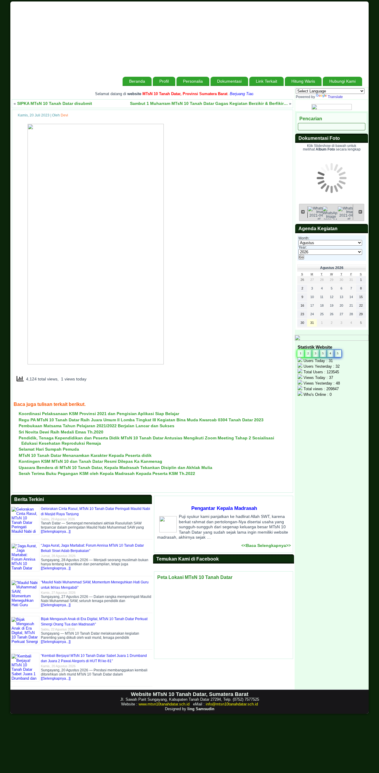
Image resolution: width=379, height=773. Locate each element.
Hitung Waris (303, 81)
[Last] (360, 211)
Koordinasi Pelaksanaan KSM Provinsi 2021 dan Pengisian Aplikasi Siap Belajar (99, 413)
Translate (335, 97)
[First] (303, 211)
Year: (302, 247)
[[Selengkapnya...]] (55, 531)
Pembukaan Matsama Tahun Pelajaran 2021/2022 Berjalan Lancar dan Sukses (96, 425)
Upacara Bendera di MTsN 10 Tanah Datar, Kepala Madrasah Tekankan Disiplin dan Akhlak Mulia (115, 467)
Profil (164, 81)
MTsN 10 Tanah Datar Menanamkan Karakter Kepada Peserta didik (85, 455)
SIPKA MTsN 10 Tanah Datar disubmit (54, 103)
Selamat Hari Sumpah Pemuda (49, 449)
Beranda (137, 81)
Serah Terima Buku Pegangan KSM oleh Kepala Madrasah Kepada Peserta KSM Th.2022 (107, 473)
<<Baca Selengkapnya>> (266, 545)
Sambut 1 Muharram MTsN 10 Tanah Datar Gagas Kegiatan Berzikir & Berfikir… (209, 103)
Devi (64, 115)
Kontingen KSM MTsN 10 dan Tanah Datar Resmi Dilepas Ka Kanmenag (90, 461)
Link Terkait (266, 81)
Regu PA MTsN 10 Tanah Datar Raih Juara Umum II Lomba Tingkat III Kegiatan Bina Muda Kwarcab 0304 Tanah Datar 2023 (141, 419)
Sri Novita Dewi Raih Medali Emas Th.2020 (61, 432)
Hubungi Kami (342, 81)
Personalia (193, 81)
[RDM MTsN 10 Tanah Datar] (332, 109)
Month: (303, 238)
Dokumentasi (229, 81)
